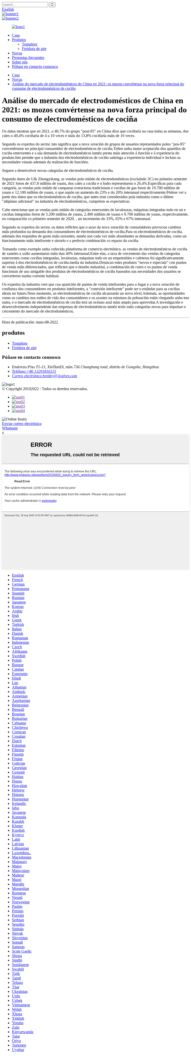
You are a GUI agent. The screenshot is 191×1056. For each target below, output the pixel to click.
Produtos (19, 40)
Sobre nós (20, 62)
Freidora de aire (34, 48)
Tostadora (29, 44)
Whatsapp (10, 428)
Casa (16, 35)
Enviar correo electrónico (22, 423)
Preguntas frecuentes (28, 57)
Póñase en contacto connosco (35, 66)
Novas (17, 53)
